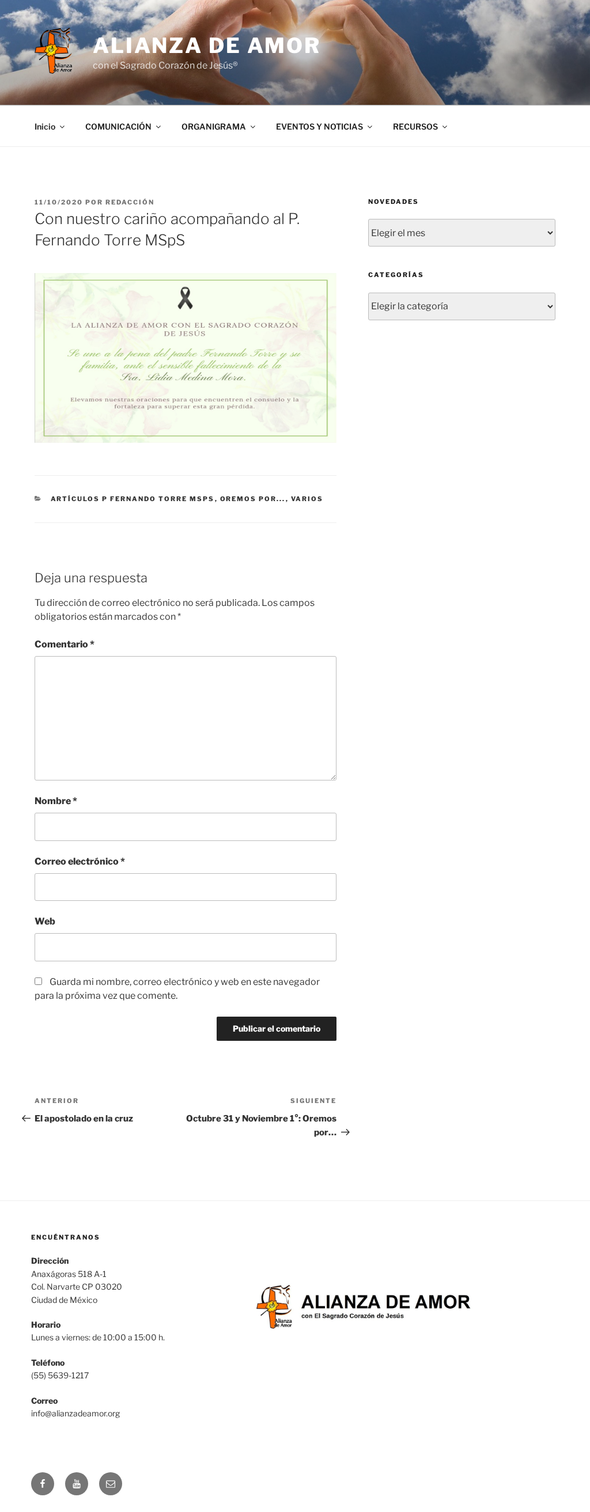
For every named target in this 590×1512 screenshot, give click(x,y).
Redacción (129, 202)
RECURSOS (415, 126)
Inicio (45, 126)
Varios (307, 499)
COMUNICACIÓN (118, 126)
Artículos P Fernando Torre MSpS (133, 499)
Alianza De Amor (207, 45)
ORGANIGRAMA (213, 126)
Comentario (64, 644)
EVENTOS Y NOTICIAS (319, 126)
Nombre (56, 800)
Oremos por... (253, 499)
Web (45, 921)
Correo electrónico (80, 861)
